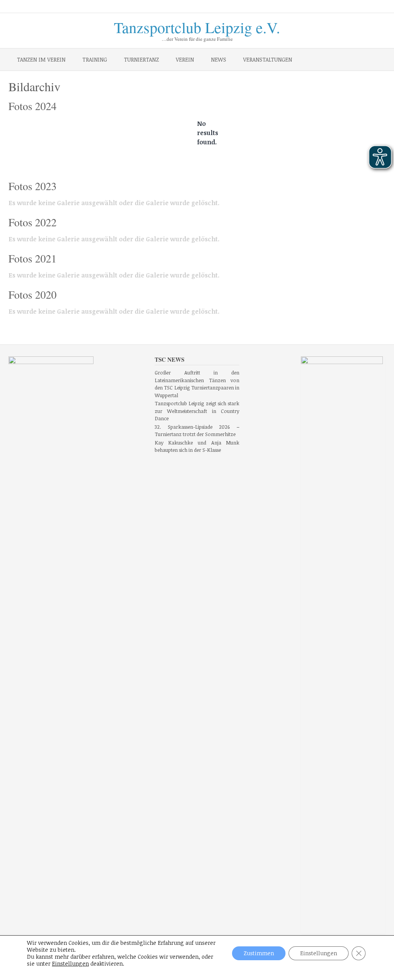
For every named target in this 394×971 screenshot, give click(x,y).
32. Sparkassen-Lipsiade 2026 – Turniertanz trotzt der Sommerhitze (197, 430)
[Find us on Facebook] (352, 7)
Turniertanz (141, 59)
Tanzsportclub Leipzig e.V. (197, 26)
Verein (185, 59)
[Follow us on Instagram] (363, 7)
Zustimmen (259, 953)
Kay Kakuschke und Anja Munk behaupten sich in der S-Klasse (197, 446)
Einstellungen (70, 963)
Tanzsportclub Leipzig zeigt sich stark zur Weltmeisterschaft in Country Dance (197, 411)
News (218, 59)
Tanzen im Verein (41, 59)
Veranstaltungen (267, 59)
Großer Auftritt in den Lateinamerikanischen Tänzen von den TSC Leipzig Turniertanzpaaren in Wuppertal (197, 384)
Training (94, 59)
